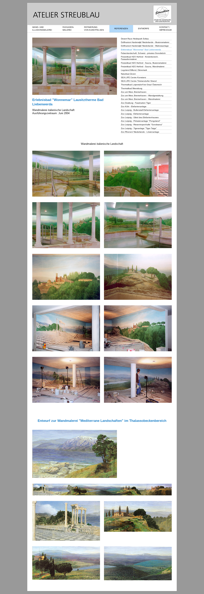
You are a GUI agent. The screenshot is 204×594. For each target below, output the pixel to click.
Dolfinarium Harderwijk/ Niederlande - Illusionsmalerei (145, 42)
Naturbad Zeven (128, 74)
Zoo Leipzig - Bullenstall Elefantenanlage (140, 110)
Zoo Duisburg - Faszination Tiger (136, 103)
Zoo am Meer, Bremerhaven (133, 92)
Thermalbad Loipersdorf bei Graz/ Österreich (141, 84)
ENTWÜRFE (143, 28)
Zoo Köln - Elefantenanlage (133, 106)
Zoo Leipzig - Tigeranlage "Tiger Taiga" (139, 128)
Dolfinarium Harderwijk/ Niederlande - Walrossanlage (145, 46)
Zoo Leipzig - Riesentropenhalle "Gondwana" (142, 124)
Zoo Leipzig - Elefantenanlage (135, 114)
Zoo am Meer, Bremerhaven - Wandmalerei (140, 99)
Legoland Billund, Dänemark (134, 70)
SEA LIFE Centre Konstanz (133, 77)
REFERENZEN (121, 28)
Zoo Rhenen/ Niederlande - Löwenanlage (140, 132)
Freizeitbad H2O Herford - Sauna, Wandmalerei (142, 66)
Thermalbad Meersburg (131, 88)
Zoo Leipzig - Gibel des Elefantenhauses (140, 117)
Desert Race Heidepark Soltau (135, 39)
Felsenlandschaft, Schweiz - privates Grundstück (143, 53)
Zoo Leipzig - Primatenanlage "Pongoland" (140, 121)
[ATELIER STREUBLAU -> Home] (63, 17)
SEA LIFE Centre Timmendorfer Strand (139, 81)
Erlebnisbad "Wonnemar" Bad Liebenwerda (141, 50)
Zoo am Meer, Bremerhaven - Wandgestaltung (142, 95)
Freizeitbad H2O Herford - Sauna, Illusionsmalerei (143, 63)
